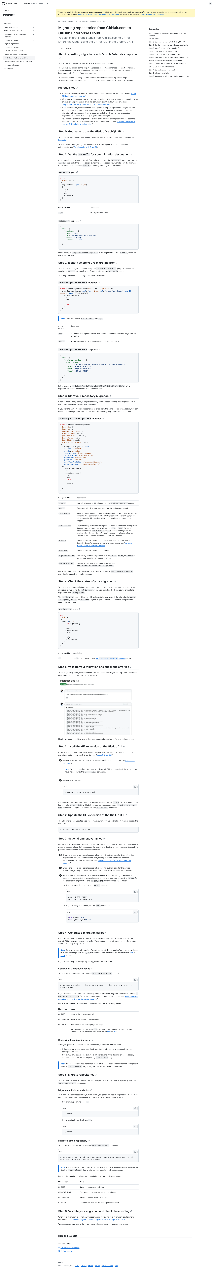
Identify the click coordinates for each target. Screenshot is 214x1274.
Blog (116, 1266)
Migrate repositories (97, 21)
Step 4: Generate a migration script (81, 932)
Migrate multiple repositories (74, 1090)
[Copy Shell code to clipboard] (135, 786)
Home (7, 10)
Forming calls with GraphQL (85, 147)
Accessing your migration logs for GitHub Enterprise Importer (99, 1219)
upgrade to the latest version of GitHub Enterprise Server (98, 14)
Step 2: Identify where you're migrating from (86, 262)
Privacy (83, 1266)
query (67, 172)
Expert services (107, 1266)
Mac (131, 953)
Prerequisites (66, 87)
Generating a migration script (74, 968)
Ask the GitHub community (70, 1248)
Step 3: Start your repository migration (83, 396)
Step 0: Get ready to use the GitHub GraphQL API (90, 131)
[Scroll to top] (209, 1269)
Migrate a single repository (72, 1140)
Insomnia (62, 140)
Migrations (9, 14)
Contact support (66, 1251)
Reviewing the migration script (74, 1040)
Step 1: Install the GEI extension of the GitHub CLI (90, 746)
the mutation (111, 658)
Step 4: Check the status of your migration (85, 581)
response (69, 221)
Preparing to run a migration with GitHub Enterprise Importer (88, 104)
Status (90, 1266)
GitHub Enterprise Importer (78, 21)
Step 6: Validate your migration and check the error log (93, 1211)
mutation (78, 282)
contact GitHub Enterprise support (152, 14)
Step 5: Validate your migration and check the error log (93, 666)
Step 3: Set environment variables (80, 838)
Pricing (97, 1266)
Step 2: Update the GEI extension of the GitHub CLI (91, 815)
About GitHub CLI (104, 755)
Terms (77, 1266)
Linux (63, 955)
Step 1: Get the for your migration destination (94, 154)
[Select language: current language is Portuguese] (210, 3)
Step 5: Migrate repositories (76, 1074)
